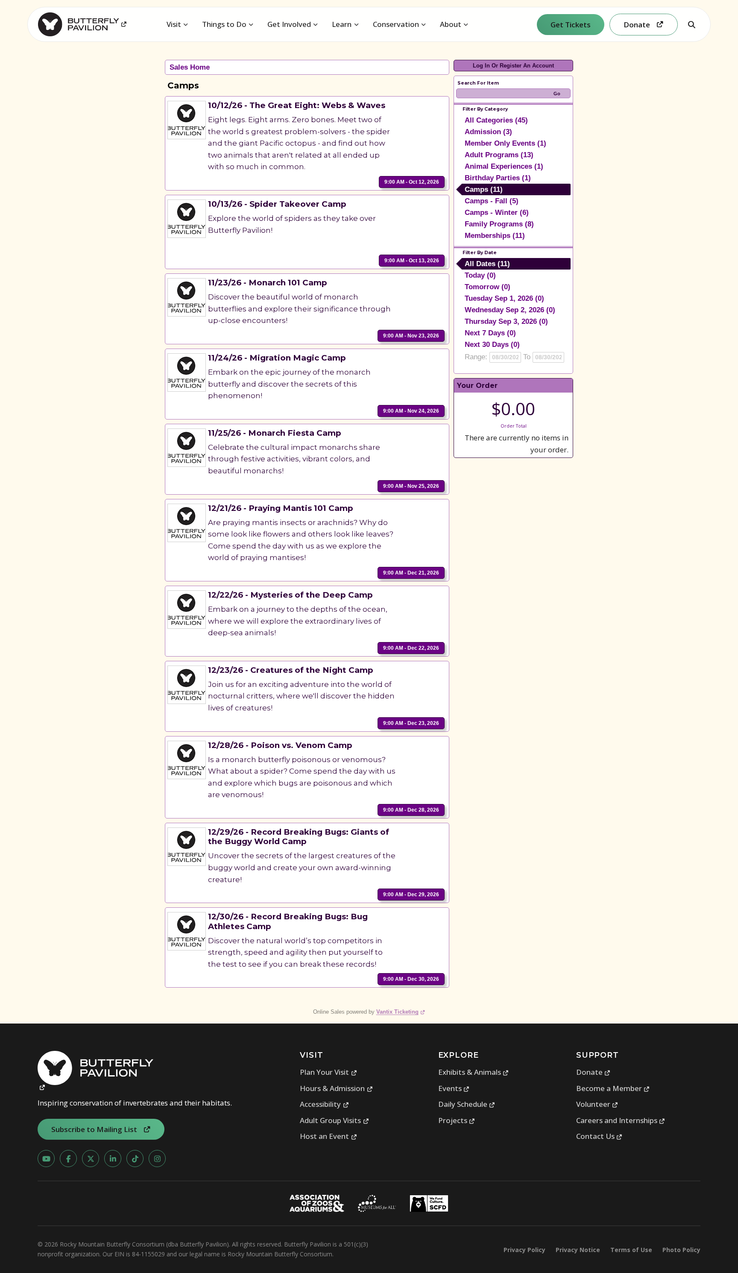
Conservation (396, 24)
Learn (341, 24)
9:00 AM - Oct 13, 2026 (411, 261)
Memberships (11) (495, 236)
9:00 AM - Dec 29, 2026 (411, 895)
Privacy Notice (578, 1250)
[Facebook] (68, 1158)
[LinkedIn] (112, 1158)
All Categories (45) (496, 120)
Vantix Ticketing (400, 1012)
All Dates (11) (487, 264)
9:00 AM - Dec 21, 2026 (411, 573)
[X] (90, 1158)
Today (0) (480, 275)
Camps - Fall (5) (491, 201)
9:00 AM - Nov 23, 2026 (411, 336)
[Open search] (691, 24)
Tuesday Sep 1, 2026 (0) (504, 298)
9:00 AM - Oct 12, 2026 (411, 182)
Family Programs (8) (499, 224)
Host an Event (328, 1136)
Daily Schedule (466, 1104)
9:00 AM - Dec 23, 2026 (411, 723)
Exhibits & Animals (473, 1072)
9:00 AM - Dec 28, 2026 (411, 810)
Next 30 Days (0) (492, 344)
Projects (456, 1120)
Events (454, 1088)
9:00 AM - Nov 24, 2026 (411, 411)
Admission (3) (488, 132)
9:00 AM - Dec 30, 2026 (411, 979)
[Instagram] (157, 1158)
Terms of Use (631, 1250)
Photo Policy (681, 1250)
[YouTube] (46, 1158)
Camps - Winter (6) (497, 212)
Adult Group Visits (334, 1120)
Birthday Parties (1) (498, 178)
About (450, 24)
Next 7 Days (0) (490, 333)
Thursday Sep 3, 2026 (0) (506, 321)
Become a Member (613, 1088)
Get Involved (289, 24)
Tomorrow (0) (487, 287)
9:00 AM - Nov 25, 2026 (411, 486)
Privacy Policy (524, 1250)
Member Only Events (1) (505, 143)
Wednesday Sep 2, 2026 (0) (510, 310)
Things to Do (224, 24)
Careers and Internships (620, 1120)
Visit (174, 24)
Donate (593, 1072)
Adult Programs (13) (499, 155)
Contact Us (599, 1136)
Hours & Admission (336, 1088)
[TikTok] (135, 1158)
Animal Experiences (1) (504, 166)
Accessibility (324, 1104)
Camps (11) (484, 189)
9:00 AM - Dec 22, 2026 (411, 648)
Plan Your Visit (328, 1072)
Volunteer (597, 1104)
